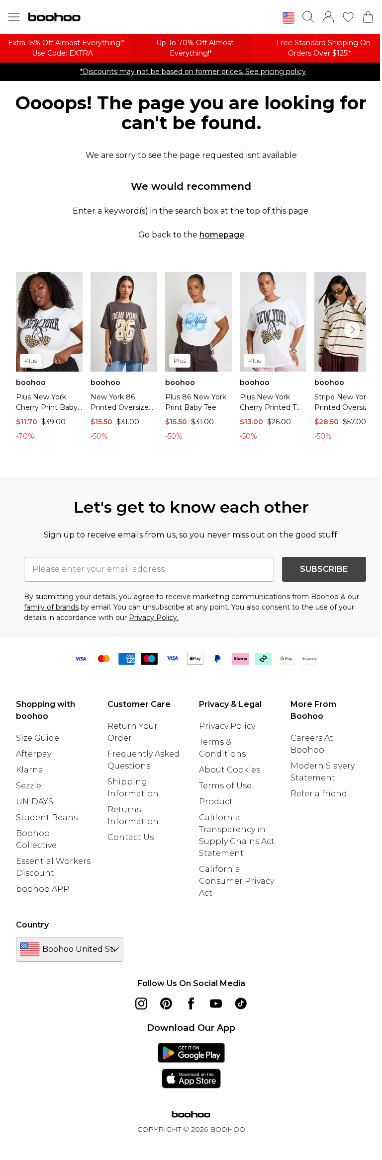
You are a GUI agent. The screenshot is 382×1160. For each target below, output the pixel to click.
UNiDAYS (34, 801)
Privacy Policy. (154, 617)
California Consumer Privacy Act (236, 881)
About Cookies (229, 769)
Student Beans (47, 817)
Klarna (29, 769)
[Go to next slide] (352, 330)
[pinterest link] (166, 1003)
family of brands (51, 607)
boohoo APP (42, 889)
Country (32, 924)
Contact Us (130, 837)
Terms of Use (225, 785)
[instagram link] (141, 1003)
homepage (221, 234)
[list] (191, 359)
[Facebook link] (191, 1003)
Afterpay (33, 754)
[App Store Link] (191, 1065)
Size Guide (37, 738)
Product (216, 801)
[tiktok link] (241, 1003)
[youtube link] (216, 1003)
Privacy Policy (227, 726)
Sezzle (28, 785)
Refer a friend (318, 793)
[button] (288, 18)
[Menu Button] (14, 17)
